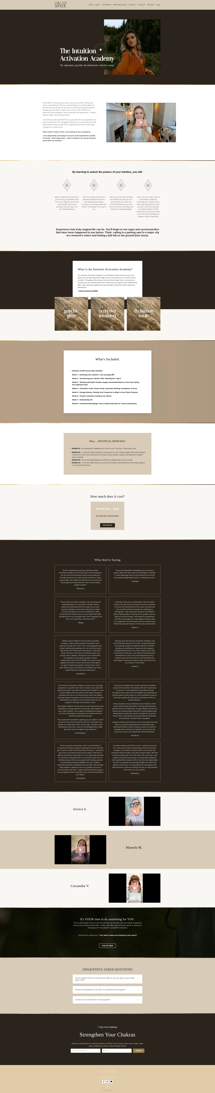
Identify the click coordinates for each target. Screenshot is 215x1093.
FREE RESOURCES (120, 5)
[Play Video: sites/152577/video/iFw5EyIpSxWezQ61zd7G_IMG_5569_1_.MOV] (135, 811)
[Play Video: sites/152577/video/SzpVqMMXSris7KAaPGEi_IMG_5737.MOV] (80, 849)
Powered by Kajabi (107, 1090)
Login (158, 5)
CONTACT (132, 5)
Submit (139, 1051)
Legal (107, 1086)
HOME (91, 5)
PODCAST (142, 5)
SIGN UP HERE (107, 946)
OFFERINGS (106, 5)
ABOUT (98, 5)
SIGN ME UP (107, 525)
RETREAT (151, 5)
